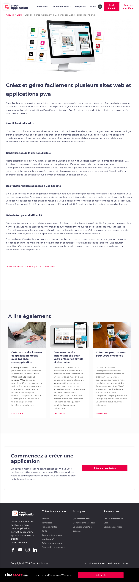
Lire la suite (17, 413)
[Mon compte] (100, 6)
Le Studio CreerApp (82, 527)
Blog (106, 523)
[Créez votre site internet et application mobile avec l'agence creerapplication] (27, 335)
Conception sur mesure (53, 547)
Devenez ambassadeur (84, 523)
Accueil (45, 518)
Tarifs (93, 6)
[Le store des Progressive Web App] (16, 575)
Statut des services (113, 527)
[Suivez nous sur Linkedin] (35, 549)
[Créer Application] (15, 6)
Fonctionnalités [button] (61, 6)
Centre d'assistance (113, 518)
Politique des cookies (118, 563)
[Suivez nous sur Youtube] (20, 549)
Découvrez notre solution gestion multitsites (30, 266)
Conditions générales (95, 563)
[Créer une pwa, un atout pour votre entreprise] (112, 335)
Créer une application (52, 543)
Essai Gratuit (111, 6)
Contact (76, 531)
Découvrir (101, 575)
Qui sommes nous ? (82, 518)
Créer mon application (105, 468)
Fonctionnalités (49, 527)
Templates (80, 6)
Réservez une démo (128, 6)
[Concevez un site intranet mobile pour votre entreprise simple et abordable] (69, 335)
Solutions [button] (42, 6)
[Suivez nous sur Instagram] (28, 549)
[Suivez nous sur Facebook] (13, 549)
